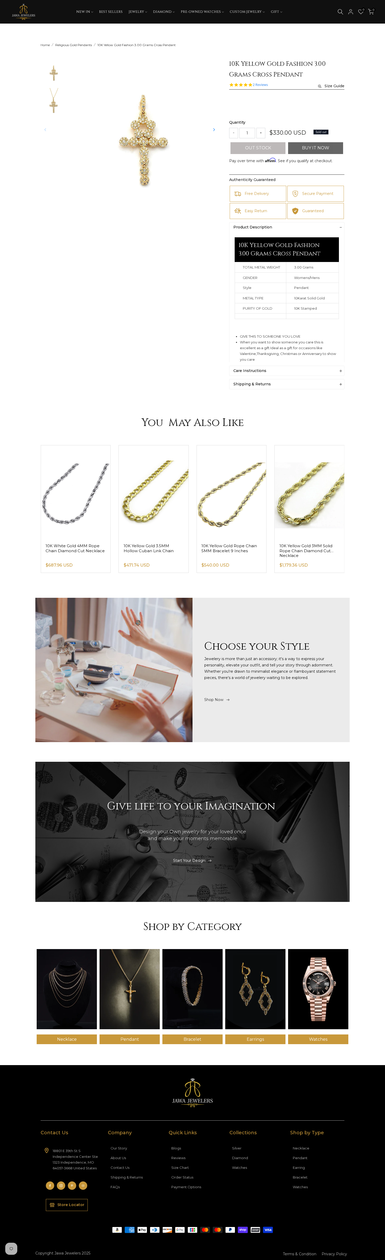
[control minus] (233, 133)
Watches (239, 1167)
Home (45, 45)
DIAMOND (162, 11)
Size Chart (180, 1167)
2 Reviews (260, 85)
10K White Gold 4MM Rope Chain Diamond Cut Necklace (153, 548)
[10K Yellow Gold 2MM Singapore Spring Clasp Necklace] (76, 492)
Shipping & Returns (127, 1177)
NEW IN (83, 11)
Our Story (119, 1148)
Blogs (176, 1148)
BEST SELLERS (111, 11)
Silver (236, 1148)
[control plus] (260, 133)
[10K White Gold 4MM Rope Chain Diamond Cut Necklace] (154, 492)
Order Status (182, 1177)
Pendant (300, 1158)
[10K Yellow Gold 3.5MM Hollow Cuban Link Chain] (231, 492)
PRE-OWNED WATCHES (201, 11)
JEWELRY (136, 11)
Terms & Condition (299, 1254)
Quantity (237, 122)
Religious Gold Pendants (73, 45)
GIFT (275, 11)
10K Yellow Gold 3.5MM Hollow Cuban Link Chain (226, 548)
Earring (299, 1167)
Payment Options (186, 1187)
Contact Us (120, 1167)
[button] (214, 130)
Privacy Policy (334, 1254)
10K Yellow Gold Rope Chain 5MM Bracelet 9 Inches (307, 548)
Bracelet (300, 1177)
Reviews (178, 1158)
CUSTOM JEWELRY (246, 11)
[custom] (50, 1185)
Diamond (240, 1158)
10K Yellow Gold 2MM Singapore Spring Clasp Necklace (69, 550)
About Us (118, 1158)
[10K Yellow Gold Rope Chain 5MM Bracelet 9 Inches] (309, 492)
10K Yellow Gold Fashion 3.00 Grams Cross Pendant (136, 45)
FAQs (115, 1187)
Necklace (301, 1148)
